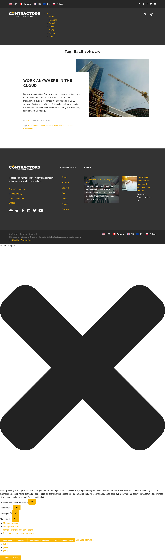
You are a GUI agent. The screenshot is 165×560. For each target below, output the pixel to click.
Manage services (11, 526)
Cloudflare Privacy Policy (22, 240)
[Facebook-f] (147, 4)
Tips (27, 120)
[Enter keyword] (145, 14)
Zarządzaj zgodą (11, 557)
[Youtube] (155, 4)
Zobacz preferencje (39, 540)
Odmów (21, 540)
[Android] (139, 4)
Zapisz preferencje (64, 540)
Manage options (10, 523)
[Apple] (143, 4)
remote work (33, 125)
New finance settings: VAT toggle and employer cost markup (143, 184)
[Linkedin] (29, 210)
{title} (5, 544)
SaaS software (46, 125)
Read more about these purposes (18, 533)
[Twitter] (151, 4)
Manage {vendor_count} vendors (18, 530)
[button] (82, 368)
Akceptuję (7, 540)
